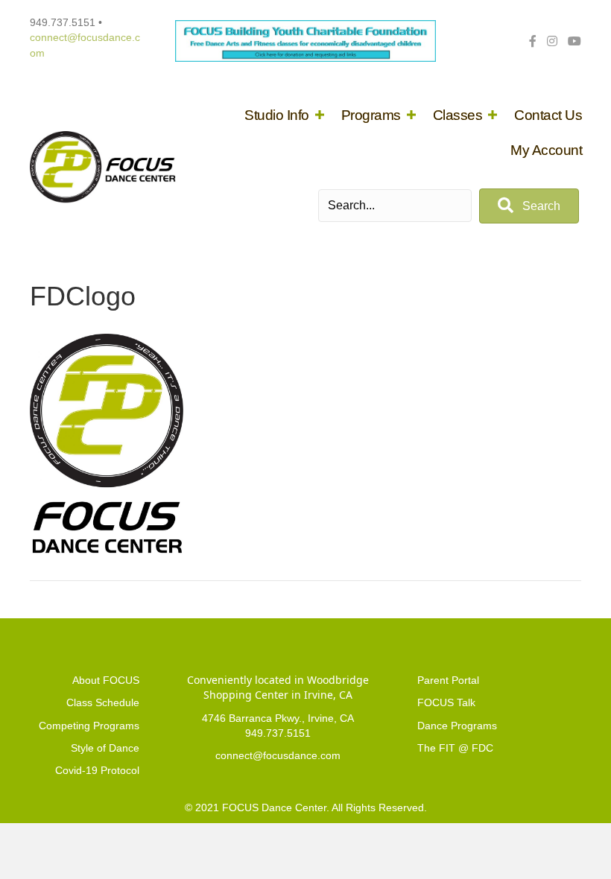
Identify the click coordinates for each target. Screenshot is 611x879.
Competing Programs (89, 726)
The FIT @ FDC (455, 748)
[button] (319, 115)
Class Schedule (102, 702)
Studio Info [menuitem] (276, 115)
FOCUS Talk (446, 702)
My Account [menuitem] (546, 150)
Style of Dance (105, 748)
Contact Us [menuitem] (548, 115)
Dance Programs (457, 726)
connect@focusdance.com (278, 755)
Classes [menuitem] (458, 115)
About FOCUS (105, 680)
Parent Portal (448, 680)
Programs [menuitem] (371, 115)
